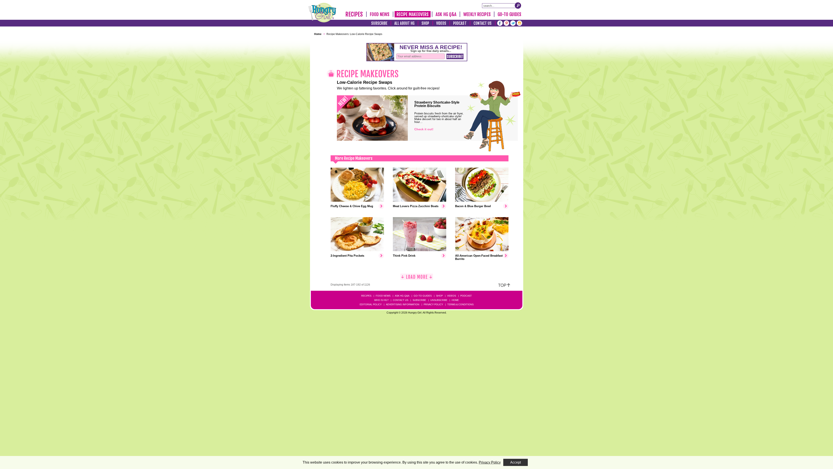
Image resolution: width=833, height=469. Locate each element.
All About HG (404, 23)
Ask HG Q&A (446, 14)
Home (455, 300)
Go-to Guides (423, 295)
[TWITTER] (513, 22)
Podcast (460, 23)
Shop (425, 23)
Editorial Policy (371, 304)
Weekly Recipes (476, 14)
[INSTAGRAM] (519, 22)
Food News (380, 14)
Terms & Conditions (460, 304)
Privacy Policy (433, 304)
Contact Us (483, 23)
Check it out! (423, 129)
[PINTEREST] (506, 22)
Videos (441, 23)
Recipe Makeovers (413, 14)
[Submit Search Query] (518, 5)
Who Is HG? (381, 300)
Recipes (354, 14)
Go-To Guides (509, 14)
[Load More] (416, 278)
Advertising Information (402, 304)
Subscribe (379, 23)
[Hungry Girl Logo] (322, 12)
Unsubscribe (438, 300)
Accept (515, 462)
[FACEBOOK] (500, 22)
